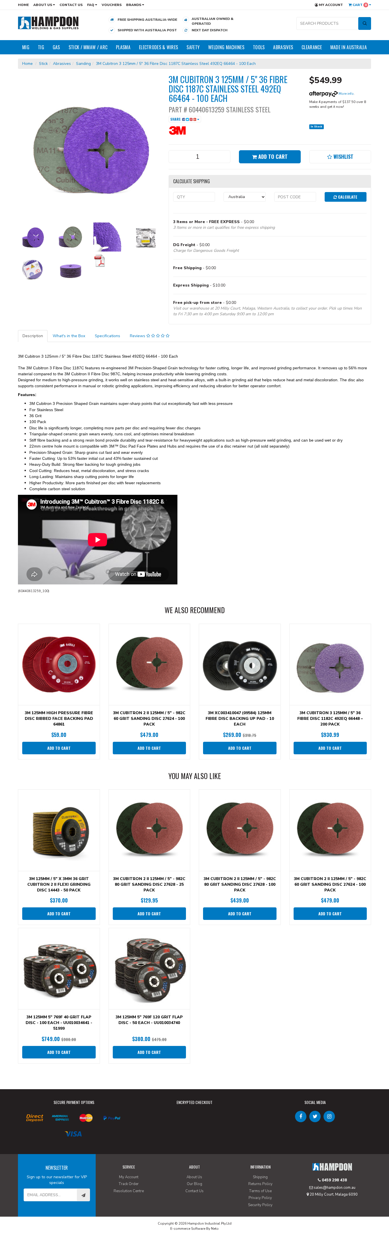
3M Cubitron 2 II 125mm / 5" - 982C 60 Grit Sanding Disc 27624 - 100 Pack (149, 718)
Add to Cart (272, 156)
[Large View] (32, 237)
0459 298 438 (334, 1180)
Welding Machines (226, 47)
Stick (43, 63)
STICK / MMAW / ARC (88, 47)
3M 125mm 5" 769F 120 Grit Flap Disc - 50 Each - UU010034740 (149, 1019)
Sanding (83, 63)
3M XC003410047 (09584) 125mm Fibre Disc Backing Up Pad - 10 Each (240, 718)
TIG (41, 47)
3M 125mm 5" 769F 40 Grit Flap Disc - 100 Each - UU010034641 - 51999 (59, 1022)
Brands (134, 5)
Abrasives (283, 47)
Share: (176, 119)
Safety (193, 47)
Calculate (347, 197)
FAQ (91, 5)
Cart (359, 5)
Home (23, 5)
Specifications (107, 336)
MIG (25, 47)
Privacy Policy (260, 1197)
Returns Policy (260, 1183)
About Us (43, 5)
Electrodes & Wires (158, 47)
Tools (259, 47)
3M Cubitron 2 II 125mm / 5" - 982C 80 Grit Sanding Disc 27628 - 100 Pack (240, 884)
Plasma (123, 47)
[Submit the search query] (364, 23)
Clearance (312, 47)
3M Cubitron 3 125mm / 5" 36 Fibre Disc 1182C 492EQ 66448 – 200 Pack (330, 718)
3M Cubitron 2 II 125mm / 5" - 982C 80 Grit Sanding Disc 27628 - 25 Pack (149, 884)
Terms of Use (260, 1191)
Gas (56, 47)
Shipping (260, 1177)
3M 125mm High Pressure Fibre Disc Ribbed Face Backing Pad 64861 (59, 718)
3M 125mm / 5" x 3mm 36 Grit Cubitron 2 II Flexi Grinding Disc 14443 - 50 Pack (59, 884)
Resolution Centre (129, 1191)
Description (32, 336)
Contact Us (71, 5)
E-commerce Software (187, 1228)
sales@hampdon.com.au (334, 1187)
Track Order (128, 1183)
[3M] (186, 130)
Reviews (138, 336)
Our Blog (194, 1183)
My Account (330, 5)
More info (346, 93)
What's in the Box (69, 336)
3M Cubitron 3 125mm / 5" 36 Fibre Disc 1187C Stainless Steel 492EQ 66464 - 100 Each (176, 63)
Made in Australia (348, 47)
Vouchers (112, 5)
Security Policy (260, 1205)
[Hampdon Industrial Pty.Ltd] (48, 22)
